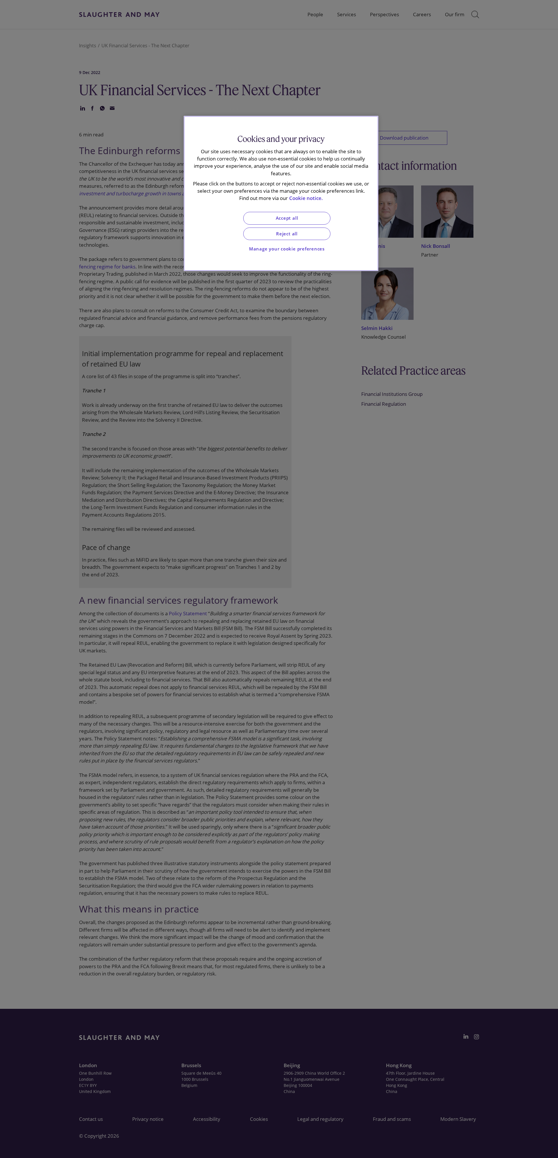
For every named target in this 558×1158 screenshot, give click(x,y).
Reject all (287, 234)
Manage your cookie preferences (287, 249)
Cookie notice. (306, 198)
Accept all (287, 218)
